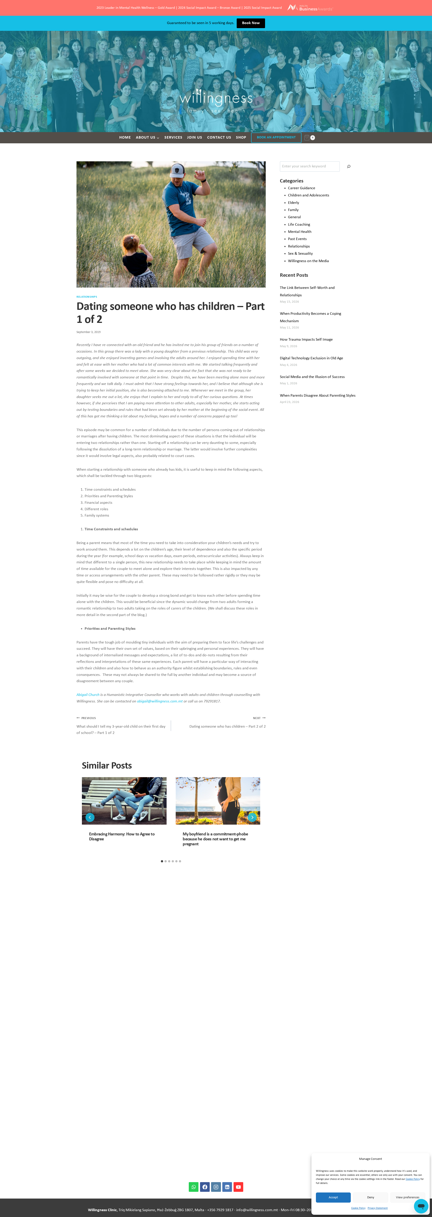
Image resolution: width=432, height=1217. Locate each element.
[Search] (349, 166)
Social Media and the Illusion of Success (312, 377)
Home (125, 137)
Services (173, 137)
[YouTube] (238, 1187)
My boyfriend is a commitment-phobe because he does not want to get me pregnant (215, 839)
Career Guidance (301, 188)
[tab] (162, 861)
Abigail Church (87, 695)
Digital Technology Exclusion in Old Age (311, 358)
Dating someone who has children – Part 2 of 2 (227, 723)
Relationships (86, 297)
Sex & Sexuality (300, 254)
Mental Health (299, 232)
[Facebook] (205, 1187)
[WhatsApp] (193, 1187)
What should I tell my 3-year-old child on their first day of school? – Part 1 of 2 (120, 726)
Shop (241, 137)
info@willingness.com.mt (257, 1210)
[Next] (252, 817)
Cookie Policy (413, 1179)
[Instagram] (216, 1187)
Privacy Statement (378, 1208)
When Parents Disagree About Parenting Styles (318, 396)
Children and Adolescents (308, 195)
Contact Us (219, 137)
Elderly (293, 203)
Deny (370, 1197)
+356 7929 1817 (220, 1210)
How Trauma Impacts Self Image (306, 339)
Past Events (297, 239)
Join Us (194, 137)
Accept (333, 1197)
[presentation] (124, 801)
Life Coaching (299, 225)
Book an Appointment (276, 137)
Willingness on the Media (308, 261)
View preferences (407, 1197)
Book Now (251, 23)
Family (293, 210)
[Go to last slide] (90, 817)
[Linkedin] (227, 1187)
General (294, 217)
